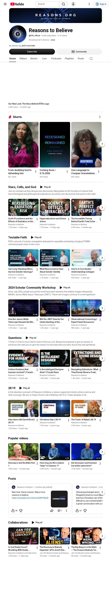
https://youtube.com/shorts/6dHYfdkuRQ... (31, 498)
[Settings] (89, 4)
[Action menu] (66, 511)
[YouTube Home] (17, 4)
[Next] (102, 144)
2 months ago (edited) (43, 487)
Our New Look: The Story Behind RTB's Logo (28, 104)
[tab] (12, 58)
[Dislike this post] (20, 510)
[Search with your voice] (73, 4)
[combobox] (48, 4)
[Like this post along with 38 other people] (13, 510)
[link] (40, 499)
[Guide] (5, 4)
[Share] (52, 511)
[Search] (63, 4)
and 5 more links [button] (28, 46)
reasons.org (16, 46)
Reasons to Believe (16, 225)
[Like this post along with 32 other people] (77, 510)
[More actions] (100, 117)
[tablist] (55, 58)
